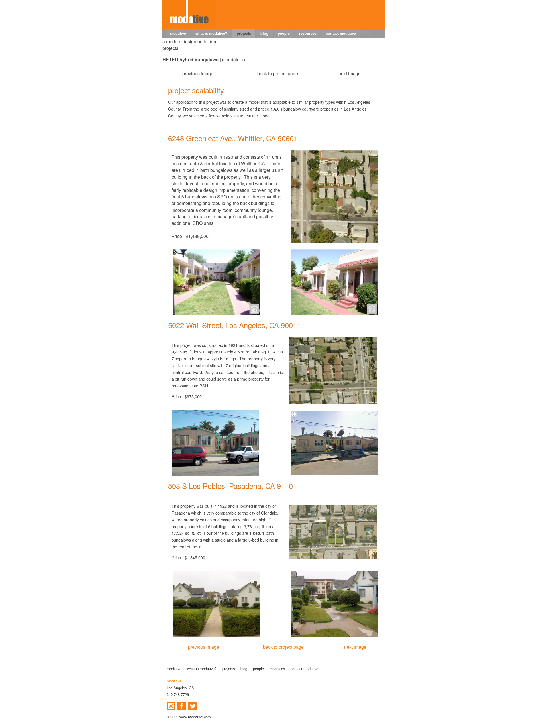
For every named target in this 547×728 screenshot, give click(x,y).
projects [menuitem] (244, 33)
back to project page (277, 73)
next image (349, 73)
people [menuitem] (284, 33)
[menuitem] (365, 32)
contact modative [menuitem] (341, 33)
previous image (197, 73)
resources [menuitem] (308, 33)
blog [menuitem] (264, 33)
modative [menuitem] (178, 33)
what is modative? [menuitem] (211, 33)
